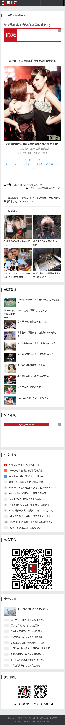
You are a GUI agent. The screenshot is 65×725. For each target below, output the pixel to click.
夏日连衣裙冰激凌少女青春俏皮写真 (27, 660)
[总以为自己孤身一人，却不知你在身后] (10, 357)
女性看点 (10, 599)
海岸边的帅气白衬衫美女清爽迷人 (33, 609)
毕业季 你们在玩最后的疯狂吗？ (46, 188)
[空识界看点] (11, 3)
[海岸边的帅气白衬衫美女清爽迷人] (10, 611)
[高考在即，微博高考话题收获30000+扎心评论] (10, 335)
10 (47, 164)
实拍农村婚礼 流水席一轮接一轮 (35, 153)
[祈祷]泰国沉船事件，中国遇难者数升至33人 (31, 522)
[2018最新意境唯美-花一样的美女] (10, 400)
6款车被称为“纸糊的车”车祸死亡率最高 (27, 493)
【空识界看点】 (42, 718)
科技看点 (19, 15)
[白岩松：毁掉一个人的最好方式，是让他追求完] (10, 302)
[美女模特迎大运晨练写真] (10, 389)
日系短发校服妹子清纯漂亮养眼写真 (27, 642)
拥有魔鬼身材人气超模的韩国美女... (34, 376)
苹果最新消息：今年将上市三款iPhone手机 (30, 516)
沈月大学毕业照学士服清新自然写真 (27, 620)
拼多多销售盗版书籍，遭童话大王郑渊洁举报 (30, 505)
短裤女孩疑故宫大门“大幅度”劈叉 (25, 527)
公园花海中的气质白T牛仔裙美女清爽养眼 (30, 648)
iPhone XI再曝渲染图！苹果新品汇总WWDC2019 (32, 487)
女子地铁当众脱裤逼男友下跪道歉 (25, 499)
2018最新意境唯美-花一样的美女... (33, 398)
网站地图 (54, 718)
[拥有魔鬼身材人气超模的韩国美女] (10, 379)
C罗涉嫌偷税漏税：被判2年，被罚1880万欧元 (31, 510)
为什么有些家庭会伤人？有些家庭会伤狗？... (38, 343)
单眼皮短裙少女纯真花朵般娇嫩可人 (27, 654)
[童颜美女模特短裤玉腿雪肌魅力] (10, 368)
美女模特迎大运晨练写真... (29, 387)
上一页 (37, 160)
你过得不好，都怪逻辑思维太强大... (34, 321)
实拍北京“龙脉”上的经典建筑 (35, 148)
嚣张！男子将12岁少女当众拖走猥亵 (26, 482)
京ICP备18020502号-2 (41, 722)
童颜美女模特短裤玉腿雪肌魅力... (33, 365)
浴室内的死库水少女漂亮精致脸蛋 (26, 637)
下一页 (32, 168)
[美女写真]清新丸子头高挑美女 (24, 625)
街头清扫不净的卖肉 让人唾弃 (28, 184)
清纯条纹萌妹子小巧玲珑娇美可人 (26, 631)
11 (52, 164)
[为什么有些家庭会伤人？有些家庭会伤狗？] (10, 346)
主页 (10, 15)
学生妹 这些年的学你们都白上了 (24, 465)
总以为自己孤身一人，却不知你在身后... (36, 354)
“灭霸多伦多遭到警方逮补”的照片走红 (27, 470)
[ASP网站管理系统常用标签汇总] (10, 313)
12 (58, 164)
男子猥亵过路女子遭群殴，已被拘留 (26, 476)
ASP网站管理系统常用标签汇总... (33, 310)
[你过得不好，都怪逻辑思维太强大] (10, 324)
